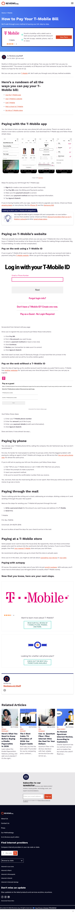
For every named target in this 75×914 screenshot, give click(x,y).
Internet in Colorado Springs (9, 882)
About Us (4, 819)
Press (3, 828)
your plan (62, 558)
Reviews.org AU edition (12, 837)
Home (4, 13)
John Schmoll (22, 730)
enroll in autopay (51, 567)
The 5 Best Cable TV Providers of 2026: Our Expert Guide (26, 738)
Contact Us (5, 823)
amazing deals (7, 205)
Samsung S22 (49, 205)
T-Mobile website (22, 255)
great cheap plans (40, 219)
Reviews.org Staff (16, 56)
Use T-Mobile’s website (13, 99)
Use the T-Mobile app (13, 95)
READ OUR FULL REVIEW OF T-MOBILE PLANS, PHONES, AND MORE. (38, 625)
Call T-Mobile (10, 103)
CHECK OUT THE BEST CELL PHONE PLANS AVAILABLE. (37, 662)
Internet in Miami (6, 870)
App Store (40, 177)
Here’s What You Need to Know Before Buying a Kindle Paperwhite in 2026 (9, 739)
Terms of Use (4, 900)
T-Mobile (24, 73)
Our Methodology (7, 833)
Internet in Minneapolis (8, 874)
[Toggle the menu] (72, 3)
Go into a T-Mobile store (14, 110)
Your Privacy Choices (41, 908)
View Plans (64, 37)
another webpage (11, 370)
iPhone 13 (33, 205)
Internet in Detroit (6, 878)
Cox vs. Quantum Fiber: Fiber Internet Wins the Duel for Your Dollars (46, 738)
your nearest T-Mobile (22, 548)
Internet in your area (7, 866)
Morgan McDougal (5, 730)
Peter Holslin (61, 729)
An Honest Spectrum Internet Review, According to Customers (65, 737)
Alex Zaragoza (41, 730)
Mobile (10, 13)
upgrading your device (49, 558)
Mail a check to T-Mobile (14, 106)
